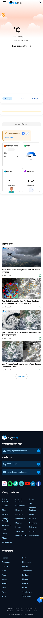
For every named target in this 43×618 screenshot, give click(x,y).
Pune (4, 571)
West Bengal (7, 542)
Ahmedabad (27, 571)
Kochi (4, 596)
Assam (31, 499)
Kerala (31, 514)
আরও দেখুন (21, 376)
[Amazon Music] (21, 483)
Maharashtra (20, 519)
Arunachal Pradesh (19, 500)
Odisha (4, 529)
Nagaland (33, 523)
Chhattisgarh (20, 506)
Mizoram (18, 523)
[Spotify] (10, 483)
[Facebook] (38, 483)
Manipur (32, 519)
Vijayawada (26, 596)
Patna (4, 588)
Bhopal (25, 583)
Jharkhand (6, 514)
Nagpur (25, 579)
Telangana (33, 531)
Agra (3, 592)
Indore (4, 583)
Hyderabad (26, 562)
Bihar (4, 510)
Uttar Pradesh (20, 536)
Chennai (5, 566)
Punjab (18, 527)
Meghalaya (6, 525)
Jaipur (4, 575)
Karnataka (19, 514)
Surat (24, 588)
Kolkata (25, 566)
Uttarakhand (34, 536)
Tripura (4, 538)
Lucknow (26, 575)
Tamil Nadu (19, 531)
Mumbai (5, 558)
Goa (30, 503)
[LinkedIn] (32, 483)
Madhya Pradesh (5, 520)
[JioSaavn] (15, 483)
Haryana (18, 510)
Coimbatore (27, 592)
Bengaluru (6, 562)
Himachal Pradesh (33, 509)
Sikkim (4, 534)
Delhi (24, 558)
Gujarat (5, 506)
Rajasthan (33, 527)
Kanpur (5, 579)
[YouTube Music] (27, 483)
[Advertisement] (21, 70)
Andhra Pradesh (5, 500)
